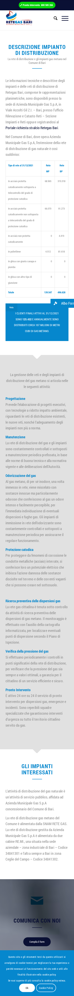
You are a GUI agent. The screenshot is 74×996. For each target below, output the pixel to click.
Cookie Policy (46, 987)
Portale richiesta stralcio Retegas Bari (32, 127)
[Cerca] (54, 18)
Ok (27, 987)
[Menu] (63, 18)
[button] (62, 303)
